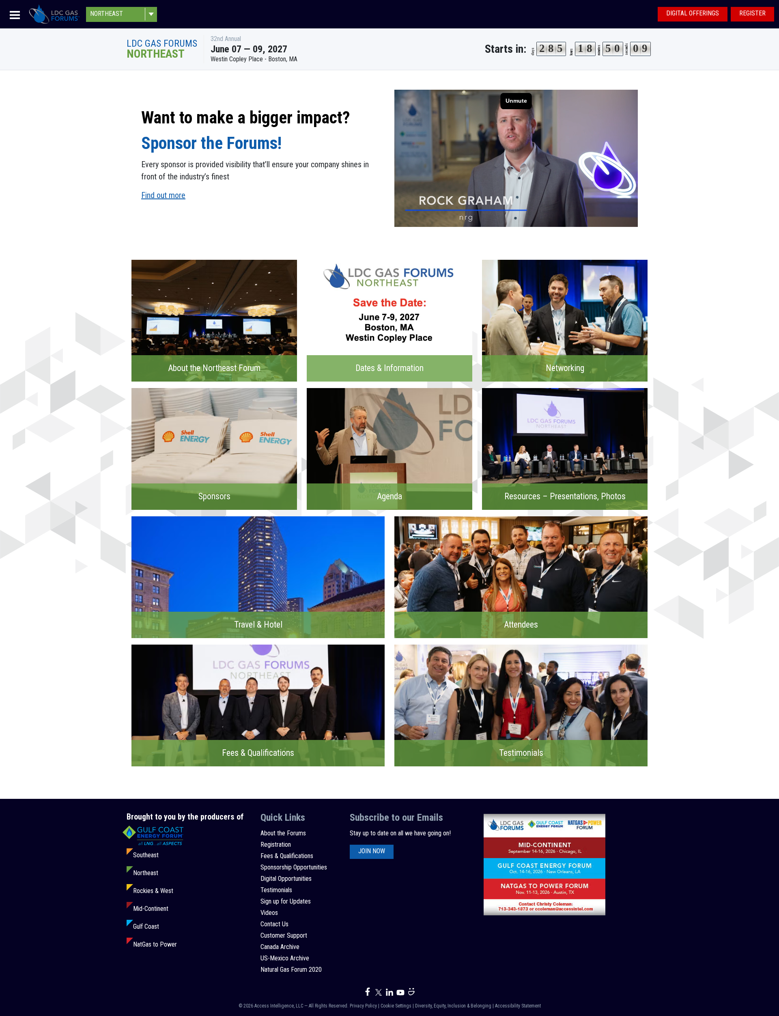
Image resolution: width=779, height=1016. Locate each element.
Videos (269, 913)
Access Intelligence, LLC (278, 1006)
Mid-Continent (150, 908)
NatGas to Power (155, 944)
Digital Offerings (692, 13)
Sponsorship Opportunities (293, 867)
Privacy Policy (363, 1006)
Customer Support (283, 935)
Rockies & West (153, 891)
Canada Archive (279, 947)
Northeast (145, 873)
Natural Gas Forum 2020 (291, 969)
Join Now (371, 851)
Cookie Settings (396, 1006)
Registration (275, 844)
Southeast (146, 855)
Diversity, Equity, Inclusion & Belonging (453, 1006)
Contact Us (274, 924)
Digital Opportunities (286, 878)
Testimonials (276, 890)
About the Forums (283, 833)
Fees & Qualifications (286, 856)
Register (752, 13)
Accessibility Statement (518, 1006)
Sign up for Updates (285, 901)
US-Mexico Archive (284, 958)
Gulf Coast (146, 926)
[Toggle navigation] (15, 14)
